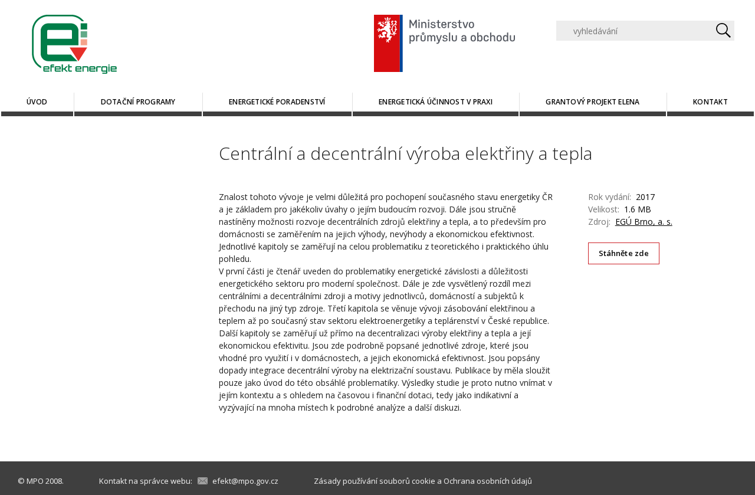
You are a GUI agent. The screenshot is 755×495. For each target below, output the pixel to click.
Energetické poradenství (277, 102)
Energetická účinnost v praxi (436, 102)
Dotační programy (138, 102)
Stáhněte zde (624, 253)
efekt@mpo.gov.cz (245, 481)
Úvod (37, 102)
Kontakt (710, 102)
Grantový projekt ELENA (592, 102)
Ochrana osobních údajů (488, 481)
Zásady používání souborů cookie (374, 481)
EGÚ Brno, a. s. (643, 221)
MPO (35, 481)
